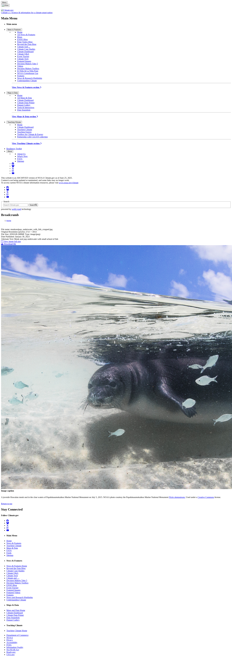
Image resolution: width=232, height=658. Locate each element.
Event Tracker (23, 56)
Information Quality (14, 647)
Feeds (8, 553)
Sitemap (20, 161)
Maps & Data (13, 93)
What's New (22, 156)
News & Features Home (16, 566)
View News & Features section (26, 87)
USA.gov (10, 654)
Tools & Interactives (25, 107)
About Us (21, 154)
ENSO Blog (22, 39)
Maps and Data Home (15, 610)
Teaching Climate (14, 122)
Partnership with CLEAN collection (32, 137)
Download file (9, 244)
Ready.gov (11, 652)
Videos (20, 66)
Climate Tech (22, 59)
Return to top (6, 504)
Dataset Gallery (23, 105)
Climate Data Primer (26, 103)
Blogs (19, 37)
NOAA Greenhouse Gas (27, 73)
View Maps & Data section (24, 116)
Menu (4, 2)
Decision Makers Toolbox (28, 68)
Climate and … (12, 578)
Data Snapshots (23, 110)
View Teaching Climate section (26, 143)
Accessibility (11, 642)
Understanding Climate (27, 80)
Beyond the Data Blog (26, 44)
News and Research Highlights (19, 597)
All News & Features (26, 34)
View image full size (12, 241)
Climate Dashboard (25, 51)
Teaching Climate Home (16, 630)
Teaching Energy (24, 132)
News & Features (14, 30)
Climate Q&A (23, 54)
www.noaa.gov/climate (68, 183)
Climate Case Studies (26, 49)
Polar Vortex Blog (24, 42)
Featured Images (24, 61)
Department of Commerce (17, 635)
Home (19, 32)
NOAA (9, 637)
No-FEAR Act (12, 650)
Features (20, 76)
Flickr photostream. (177, 497)
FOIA (9, 645)
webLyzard (16, 209)
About (10, 151)
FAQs (19, 159)
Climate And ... (23, 47)
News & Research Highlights (29, 78)
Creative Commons (206, 497)
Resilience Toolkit (14, 149)
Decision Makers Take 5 (27, 64)
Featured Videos (13, 592)
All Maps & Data (24, 98)
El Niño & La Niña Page (27, 71)
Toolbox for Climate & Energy (30, 134)
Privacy (9, 640)
